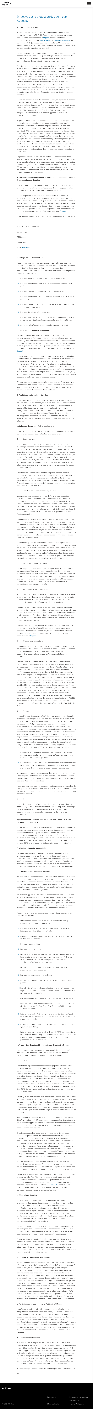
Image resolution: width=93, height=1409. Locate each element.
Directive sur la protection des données (79, 1398)
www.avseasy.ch (46, 40)
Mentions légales (53, 1404)
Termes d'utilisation (77, 1404)
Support (46, 38)
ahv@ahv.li (25, 247)
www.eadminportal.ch (62, 40)
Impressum (51, 1397)
